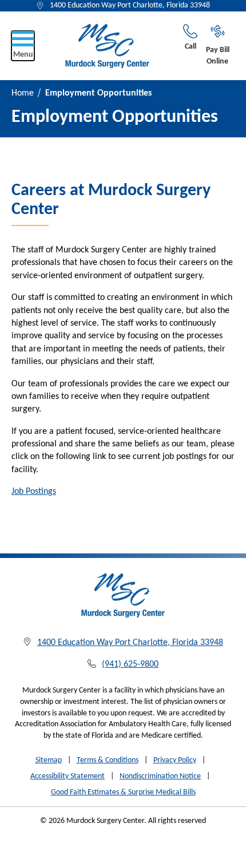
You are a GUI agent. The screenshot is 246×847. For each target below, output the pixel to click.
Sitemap (48, 760)
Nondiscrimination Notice (160, 776)
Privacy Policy (174, 760)
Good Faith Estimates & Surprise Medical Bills (123, 792)
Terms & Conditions (107, 760)
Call (190, 46)
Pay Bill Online (217, 56)
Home (22, 93)
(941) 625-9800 (130, 664)
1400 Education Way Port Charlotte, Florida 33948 (130, 5)
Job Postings (33, 491)
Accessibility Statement (67, 776)
